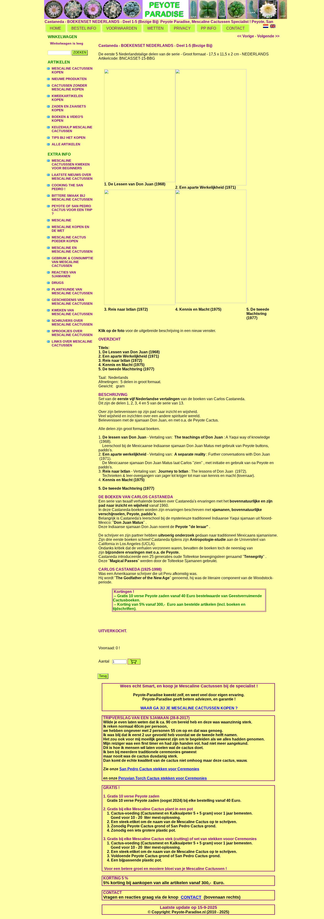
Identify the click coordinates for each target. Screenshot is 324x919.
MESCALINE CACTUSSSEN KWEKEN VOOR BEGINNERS (71, 164)
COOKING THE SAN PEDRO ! (67, 187)
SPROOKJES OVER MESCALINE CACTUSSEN (72, 333)
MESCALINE (61, 220)
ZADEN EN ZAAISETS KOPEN (69, 108)
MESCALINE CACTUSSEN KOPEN (72, 70)
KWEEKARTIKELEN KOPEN (67, 98)
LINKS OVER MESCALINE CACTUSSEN (72, 343)
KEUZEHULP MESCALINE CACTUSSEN (72, 129)
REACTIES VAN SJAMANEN (64, 274)
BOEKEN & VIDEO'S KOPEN (67, 118)
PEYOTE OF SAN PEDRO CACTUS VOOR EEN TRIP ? (72, 209)
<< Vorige (245, 36)
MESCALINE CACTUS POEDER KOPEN (69, 239)
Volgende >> (268, 36)
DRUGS (58, 283)
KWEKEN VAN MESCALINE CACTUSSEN (72, 312)
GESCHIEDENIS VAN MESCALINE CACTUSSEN (72, 301)
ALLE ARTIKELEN (66, 144)
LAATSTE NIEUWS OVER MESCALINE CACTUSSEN (72, 176)
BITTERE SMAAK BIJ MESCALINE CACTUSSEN (72, 197)
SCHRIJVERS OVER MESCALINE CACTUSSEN (72, 322)
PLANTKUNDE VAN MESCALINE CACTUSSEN (72, 291)
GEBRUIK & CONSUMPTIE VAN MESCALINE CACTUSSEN (72, 262)
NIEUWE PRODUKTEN (69, 79)
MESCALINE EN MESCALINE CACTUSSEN (72, 249)
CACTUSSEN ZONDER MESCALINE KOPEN (69, 87)
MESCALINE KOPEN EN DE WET (70, 229)
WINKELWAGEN (62, 37)
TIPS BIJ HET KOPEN (68, 137)
